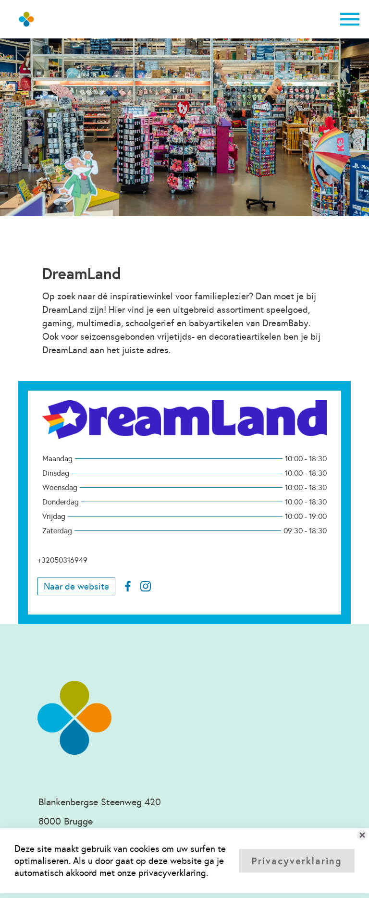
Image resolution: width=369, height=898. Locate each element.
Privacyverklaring (297, 861)
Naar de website (76, 586)
